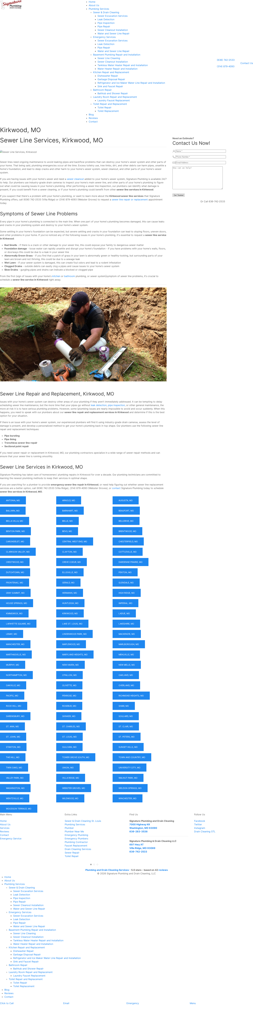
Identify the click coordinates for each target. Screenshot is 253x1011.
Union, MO (68, 767)
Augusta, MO (126, 500)
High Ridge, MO (127, 593)
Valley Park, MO (15, 778)
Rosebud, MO (69, 706)
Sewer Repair (72, 852)
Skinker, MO (68, 716)
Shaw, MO (124, 706)
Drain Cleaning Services (78, 849)
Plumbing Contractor (76, 842)
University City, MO (129, 767)
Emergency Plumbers (76, 838)
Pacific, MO (12, 695)
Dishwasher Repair (108, 75)
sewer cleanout (75, 178)
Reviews (93, 118)
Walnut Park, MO (128, 778)
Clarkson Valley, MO (18, 551)
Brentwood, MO (127, 531)
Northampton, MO (16, 675)
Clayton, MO (69, 551)
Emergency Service (10, 838)
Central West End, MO (74, 541)
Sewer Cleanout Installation (113, 29)
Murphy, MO (12, 665)
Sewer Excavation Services (113, 15)
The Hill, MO (12, 757)
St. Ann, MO (12, 726)
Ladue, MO (124, 613)
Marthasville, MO (16, 654)
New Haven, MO (70, 665)
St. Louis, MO (69, 736)
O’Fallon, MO (69, 675)
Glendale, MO (126, 582)
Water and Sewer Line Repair (113, 33)
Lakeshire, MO (126, 623)
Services (4, 827)
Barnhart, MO (70, 510)
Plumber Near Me (74, 831)
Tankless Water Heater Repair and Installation (123, 65)
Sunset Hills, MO (128, 747)
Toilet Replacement (108, 111)
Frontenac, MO (14, 582)
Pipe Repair (104, 26)
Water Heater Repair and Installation (117, 68)
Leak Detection (106, 19)
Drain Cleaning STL (204, 831)
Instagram (199, 827)
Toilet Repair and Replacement (110, 103)
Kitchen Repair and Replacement (111, 72)
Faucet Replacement (76, 845)
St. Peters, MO (127, 736)
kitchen (56, 276)
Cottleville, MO (128, 551)
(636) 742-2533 (226, 59)
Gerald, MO (68, 582)
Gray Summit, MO (15, 593)
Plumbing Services (99, 8)
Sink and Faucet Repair (110, 86)
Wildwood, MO (70, 798)
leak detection (99, 405)
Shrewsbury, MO (15, 716)
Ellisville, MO (70, 572)
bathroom (69, 276)
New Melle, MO (127, 665)
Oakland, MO (126, 675)
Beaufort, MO (126, 510)
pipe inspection (116, 405)
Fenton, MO (125, 572)
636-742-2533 (138, 851)
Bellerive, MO (126, 521)
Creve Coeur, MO (71, 562)
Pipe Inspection (106, 22)
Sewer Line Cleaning (109, 58)
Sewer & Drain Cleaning (106, 12)
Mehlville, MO (126, 654)
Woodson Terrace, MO (18, 808)
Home (92, 1)
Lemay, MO (11, 634)
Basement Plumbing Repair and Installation (116, 54)
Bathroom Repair (102, 89)
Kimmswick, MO (14, 613)
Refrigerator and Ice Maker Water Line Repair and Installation (131, 82)
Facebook (199, 820)
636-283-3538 (138, 831)
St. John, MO (13, 736)
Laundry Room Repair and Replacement (115, 96)
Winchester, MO (127, 798)
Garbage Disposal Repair (111, 79)
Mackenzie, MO (127, 634)
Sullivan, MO (69, 747)
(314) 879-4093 (225, 66)
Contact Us (246, 63)
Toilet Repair (104, 107)
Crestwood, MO (15, 562)
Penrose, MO (69, 695)
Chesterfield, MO (128, 541)
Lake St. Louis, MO (72, 623)
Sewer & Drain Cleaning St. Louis (83, 820)
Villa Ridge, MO (70, 778)
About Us (94, 5)
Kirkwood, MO (70, 613)
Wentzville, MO (14, 798)
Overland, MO (126, 685)
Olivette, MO (69, 685)
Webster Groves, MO (73, 788)
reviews (163, 869)
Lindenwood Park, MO (74, 634)
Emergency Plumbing (76, 835)
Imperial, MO (125, 603)
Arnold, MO (68, 500)
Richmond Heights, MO (131, 695)
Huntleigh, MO (70, 603)
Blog (91, 114)
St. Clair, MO (126, 726)
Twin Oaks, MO (14, 767)
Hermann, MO (69, 593)
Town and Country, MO (132, 757)
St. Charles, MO (71, 726)
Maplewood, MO (71, 644)
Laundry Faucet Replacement (114, 100)
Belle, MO (67, 521)
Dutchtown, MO (15, 572)
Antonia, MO (13, 500)
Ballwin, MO (13, 510)
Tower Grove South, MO (75, 757)
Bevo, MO (67, 531)
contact (116, 488)
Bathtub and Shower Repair (113, 93)
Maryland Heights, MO (75, 654)
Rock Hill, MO (13, 706)
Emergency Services (104, 37)
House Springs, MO (16, 603)
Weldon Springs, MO (130, 788)
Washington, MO (15, 788)
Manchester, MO (15, 644)
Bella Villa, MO (14, 521)
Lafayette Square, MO (18, 623)
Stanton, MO (13, 747)
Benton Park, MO (15, 531)
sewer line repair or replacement (130, 199)
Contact (93, 121)
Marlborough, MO (129, 644)
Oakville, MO (13, 685)
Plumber (69, 827)
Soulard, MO (126, 716)
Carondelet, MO (15, 541)
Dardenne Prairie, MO (130, 562)
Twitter (198, 824)
